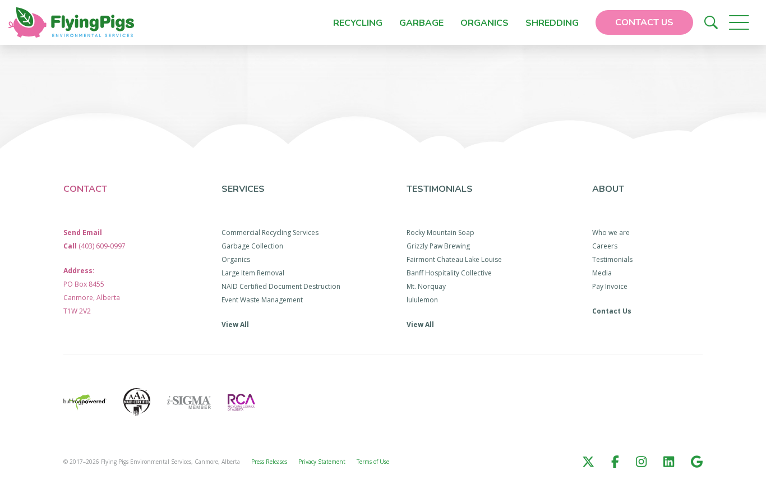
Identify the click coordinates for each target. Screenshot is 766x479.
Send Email (82, 232)
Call (94, 246)
